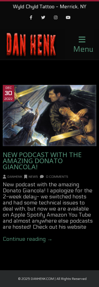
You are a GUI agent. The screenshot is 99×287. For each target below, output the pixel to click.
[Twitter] (43, 17)
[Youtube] (68, 17)
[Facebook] (31, 17)
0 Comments (56, 177)
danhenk (14, 177)
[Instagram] (55, 17)
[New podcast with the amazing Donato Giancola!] (49, 115)
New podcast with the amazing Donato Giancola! (42, 160)
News (33, 177)
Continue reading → (28, 239)
